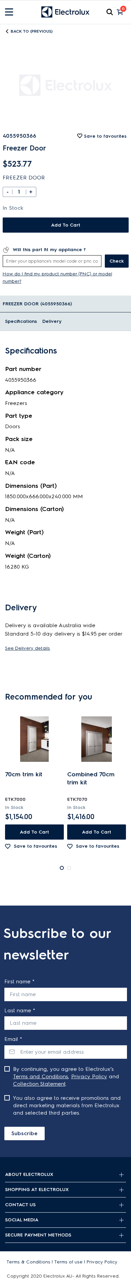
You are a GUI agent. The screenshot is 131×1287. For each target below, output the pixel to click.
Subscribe (24, 1133)
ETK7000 (15, 799)
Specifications (21, 321)
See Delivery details (27, 648)
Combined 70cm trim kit (91, 778)
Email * (13, 1039)
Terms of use (68, 1262)
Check (117, 261)
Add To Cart (65, 225)
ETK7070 (77, 799)
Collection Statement (39, 1084)
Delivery (51, 321)
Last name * (19, 1010)
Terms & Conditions (28, 1262)
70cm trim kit (23, 774)
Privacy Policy (89, 1076)
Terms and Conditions (40, 1076)
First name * (19, 981)
